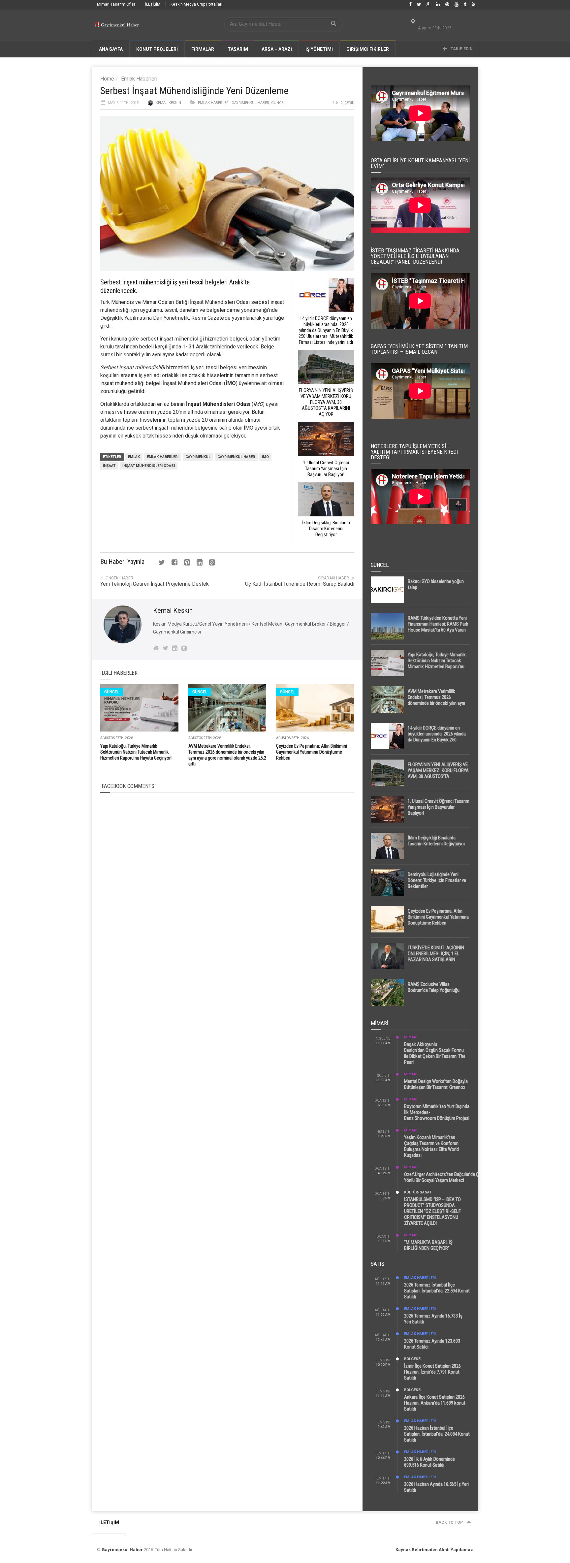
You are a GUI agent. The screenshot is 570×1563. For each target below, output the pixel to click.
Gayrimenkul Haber (250, 103)
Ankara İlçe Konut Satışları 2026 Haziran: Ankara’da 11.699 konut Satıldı (434, 1403)
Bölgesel (413, 1359)
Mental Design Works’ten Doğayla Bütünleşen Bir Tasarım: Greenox (436, 1084)
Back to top (450, 1522)
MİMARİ (410, 1037)
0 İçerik (347, 103)
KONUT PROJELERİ (157, 49)
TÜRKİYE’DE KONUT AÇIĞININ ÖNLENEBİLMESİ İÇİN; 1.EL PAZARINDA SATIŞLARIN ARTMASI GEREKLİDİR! (436, 956)
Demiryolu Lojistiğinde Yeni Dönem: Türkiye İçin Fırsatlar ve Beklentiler (437, 880)
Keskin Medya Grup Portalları (196, 4)
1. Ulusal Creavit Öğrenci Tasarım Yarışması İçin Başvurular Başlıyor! (438, 807)
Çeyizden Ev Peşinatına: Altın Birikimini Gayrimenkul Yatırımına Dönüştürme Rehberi (311, 752)
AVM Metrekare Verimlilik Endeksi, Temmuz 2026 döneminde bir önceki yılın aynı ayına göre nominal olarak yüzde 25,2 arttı (438, 703)
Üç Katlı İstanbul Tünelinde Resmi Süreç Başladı (299, 584)
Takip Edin (461, 49)
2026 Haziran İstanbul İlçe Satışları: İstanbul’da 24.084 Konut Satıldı (437, 1434)
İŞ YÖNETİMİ (319, 49)
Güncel (278, 103)
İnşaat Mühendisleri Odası (148, 466)
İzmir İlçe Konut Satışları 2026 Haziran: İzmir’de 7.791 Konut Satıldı (432, 1372)
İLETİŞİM (152, 4)
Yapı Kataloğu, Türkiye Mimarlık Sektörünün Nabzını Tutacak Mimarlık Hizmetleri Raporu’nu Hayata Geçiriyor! (136, 752)
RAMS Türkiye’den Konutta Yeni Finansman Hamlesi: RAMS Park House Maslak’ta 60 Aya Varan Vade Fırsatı (438, 627)
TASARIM (238, 49)
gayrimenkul (197, 457)
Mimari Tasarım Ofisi (116, 4)
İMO (265, 457)
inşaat (109, 466)
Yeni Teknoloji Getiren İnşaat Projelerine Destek (154, 584)
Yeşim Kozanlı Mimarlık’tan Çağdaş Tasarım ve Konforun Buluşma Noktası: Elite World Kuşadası (431, 1146)
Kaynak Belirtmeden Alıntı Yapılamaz (434, 1549)
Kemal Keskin (168, 103)
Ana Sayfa (111, 49)
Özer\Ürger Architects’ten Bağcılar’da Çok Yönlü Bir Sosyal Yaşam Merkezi (444, 1177)
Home (107, 79)
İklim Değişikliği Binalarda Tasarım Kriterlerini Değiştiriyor (436, 841)
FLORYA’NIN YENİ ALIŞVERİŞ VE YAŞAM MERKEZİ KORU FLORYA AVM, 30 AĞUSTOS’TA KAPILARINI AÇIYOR (438, 773)
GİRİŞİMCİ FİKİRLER (367, 49)
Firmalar (202, 49)
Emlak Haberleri (139, 79)
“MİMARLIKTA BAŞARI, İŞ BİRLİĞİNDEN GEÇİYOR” (428, 1245)
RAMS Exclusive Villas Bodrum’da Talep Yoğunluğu (433, 987)
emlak (134, 457)
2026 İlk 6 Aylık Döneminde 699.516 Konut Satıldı (429, 1462)
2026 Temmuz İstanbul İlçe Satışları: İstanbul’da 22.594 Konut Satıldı (437, 1291)
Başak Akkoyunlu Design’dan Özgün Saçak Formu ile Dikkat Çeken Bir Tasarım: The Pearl (434, 1053)
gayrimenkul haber (236, 457)
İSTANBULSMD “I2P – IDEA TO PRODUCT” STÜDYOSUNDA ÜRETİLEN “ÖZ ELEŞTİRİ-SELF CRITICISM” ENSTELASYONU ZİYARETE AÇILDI (432, 1211)
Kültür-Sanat (417, 1192)
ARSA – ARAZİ (277, 49)
